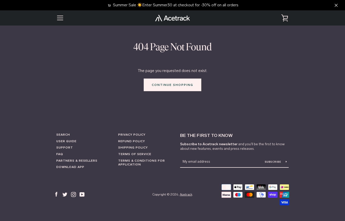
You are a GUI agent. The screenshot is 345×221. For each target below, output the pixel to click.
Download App (70, 167)
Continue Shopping (172, 85)
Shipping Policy (133, 147)
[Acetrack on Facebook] (56, 194)
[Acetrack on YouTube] (82, 194)
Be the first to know (206, 135)
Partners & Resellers (76, 160)
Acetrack (186, 194)
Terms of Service (134, 154)
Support (64, 147)
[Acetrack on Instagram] (73, 194)
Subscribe (273, 161)
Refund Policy (131, 141)
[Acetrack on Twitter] (64, 194)
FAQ (59, 154)
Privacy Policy (131, 134)
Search (63, 134)
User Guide (66, 141)
